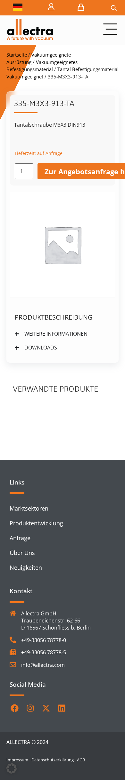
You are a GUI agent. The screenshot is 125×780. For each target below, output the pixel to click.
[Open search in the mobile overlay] (114, 8)
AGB (81, 760)
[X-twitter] (46, 708)
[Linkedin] (61, 708)
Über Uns (22, 553)
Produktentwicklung (36, 523)
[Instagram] (30, 708)
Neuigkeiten (26, 567)
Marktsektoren (29, 508)
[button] (11, 768)
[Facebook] (14, 708)
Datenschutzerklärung (52, 760)
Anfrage (20, 538)
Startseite (16, 54)
